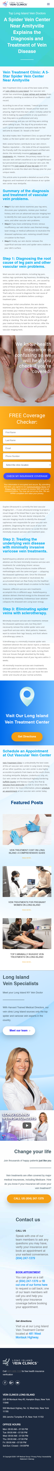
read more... (27, 858)
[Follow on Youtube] (17, 1382)
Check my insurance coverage (27, 476)
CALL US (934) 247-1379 (29, 1198)
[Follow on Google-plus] (11, 1382)
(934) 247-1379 (25, 1258)
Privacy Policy (11, 489)
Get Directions (27, 736)
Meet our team (19, 1030)
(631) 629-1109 (14, 1371)
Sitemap (31, 1459)
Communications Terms (36, 487)
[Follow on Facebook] (5, 1382)
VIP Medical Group (23, 1457)
